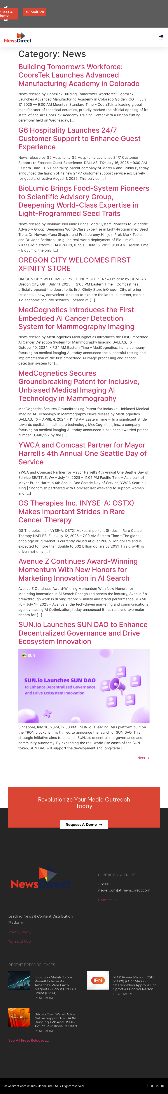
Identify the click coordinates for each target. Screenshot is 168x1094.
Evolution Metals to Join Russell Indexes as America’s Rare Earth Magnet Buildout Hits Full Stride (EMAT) (55, 985)
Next (143, 758)
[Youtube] (162, 1086)
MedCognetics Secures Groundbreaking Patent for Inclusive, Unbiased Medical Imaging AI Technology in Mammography (79, 386)
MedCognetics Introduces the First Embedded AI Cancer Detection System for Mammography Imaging (76, 318)
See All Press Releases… (28, 1040)
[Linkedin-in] (157, 1086)
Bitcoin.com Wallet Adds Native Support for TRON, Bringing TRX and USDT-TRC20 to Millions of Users (56, 1020)
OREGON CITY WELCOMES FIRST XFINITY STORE (74, 264)
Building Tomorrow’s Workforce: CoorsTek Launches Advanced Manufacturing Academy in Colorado (79, 75)
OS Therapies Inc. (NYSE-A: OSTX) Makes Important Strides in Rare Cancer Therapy (76, 511)
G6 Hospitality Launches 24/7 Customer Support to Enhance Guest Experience (79, 138)
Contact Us (107, 900)
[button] (161, 37)
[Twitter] (152, 1086)
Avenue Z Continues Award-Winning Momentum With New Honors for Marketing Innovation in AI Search (78, 569)
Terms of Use (19, 941)
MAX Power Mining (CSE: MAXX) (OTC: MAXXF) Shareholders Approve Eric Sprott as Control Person (134, 983)
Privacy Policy (19, 932)
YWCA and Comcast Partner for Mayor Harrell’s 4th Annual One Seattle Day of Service (82, 453)
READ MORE (44, 998)
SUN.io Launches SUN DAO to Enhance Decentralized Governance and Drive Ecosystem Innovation (83, 633)
